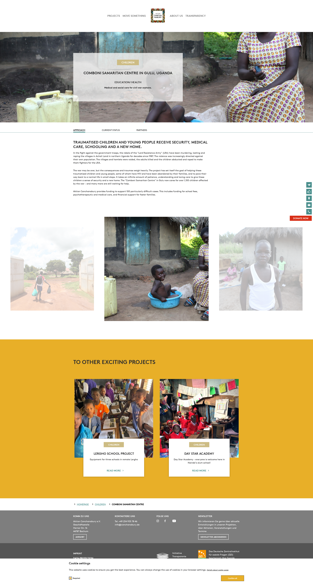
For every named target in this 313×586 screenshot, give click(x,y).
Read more (114, 470)
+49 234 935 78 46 (128, 521)
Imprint (77, 553)
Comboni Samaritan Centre (128, 504)
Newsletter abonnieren (213, 537)
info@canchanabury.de (127, 524)
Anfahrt (80, 537)
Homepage (83, 504)
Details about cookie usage (218, 570)
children (100, 504)
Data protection (83, 558)
